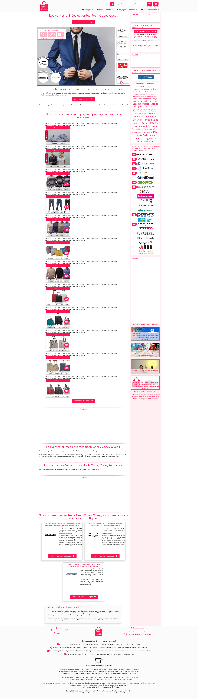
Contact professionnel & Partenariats (138, 634)
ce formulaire (107, 620)
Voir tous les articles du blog (146, 392)
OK (144, 4)
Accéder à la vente (60, 142)
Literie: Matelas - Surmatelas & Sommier (145, 124)
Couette (142, 94)
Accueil (60, 628)
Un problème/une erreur (137, 630)
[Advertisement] (83, 425)
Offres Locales (104, 10)
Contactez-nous (138, 628)
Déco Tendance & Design (147, 99)
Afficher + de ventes (82, 401)
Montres (136, 94)
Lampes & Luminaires (142, 101)
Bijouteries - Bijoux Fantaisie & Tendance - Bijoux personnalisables (145, 116)
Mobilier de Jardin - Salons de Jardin (142, 132)
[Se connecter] (149, 4)
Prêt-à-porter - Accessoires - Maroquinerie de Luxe (145, 96)
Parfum (147, 92)
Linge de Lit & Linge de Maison (147, 140)
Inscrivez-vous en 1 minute (145, 31)
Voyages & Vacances (127, 10)
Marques (87, 10)
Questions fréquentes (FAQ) (60, 630)
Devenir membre (60, 632)
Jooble (153, 89)
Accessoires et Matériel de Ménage (145, 129)
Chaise (155, 101)
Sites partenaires (150, 10)
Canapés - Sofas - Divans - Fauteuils (145, 111)
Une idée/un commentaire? (137, 632)
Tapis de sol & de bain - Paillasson (146, 135)
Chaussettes (136, 123)
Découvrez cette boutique (61, 556)
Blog (60, 634)
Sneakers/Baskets (139, 92)
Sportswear (154, 92)
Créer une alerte (82, 22)
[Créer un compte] (156, 4)
